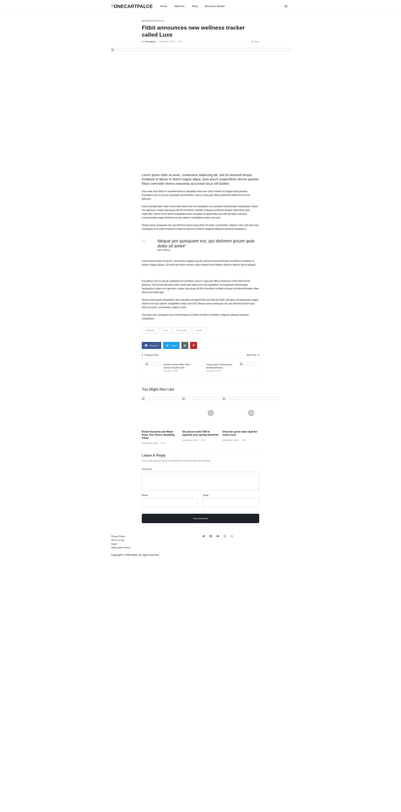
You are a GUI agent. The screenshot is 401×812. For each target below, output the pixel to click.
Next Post (251, 355)
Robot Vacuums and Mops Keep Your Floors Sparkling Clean (158, 434)
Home (163, 6)
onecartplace (150, 42)
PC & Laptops (182, 330)
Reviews (199, 330)
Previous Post (151, 355)
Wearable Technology (153, 21)
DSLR (165, 330)
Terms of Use (117, 540)
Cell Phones (149, 330)
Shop (195, 6)
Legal (114, 544)
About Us (179, 6)
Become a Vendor (215, 6)
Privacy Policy (118, 536)
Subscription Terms (120, 547)
